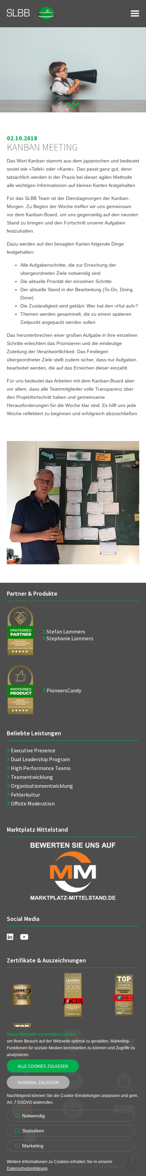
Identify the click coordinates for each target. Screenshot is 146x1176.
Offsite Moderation (33, 803)
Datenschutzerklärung (27, 1168)
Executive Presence (33, 750)
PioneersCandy (64, 690)
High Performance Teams (41, 768)
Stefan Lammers (66, 631)
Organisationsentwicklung (42, 785)
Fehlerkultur (25, 794)
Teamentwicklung (32, 776)
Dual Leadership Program (40, 759)
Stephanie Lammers (70, 638)
